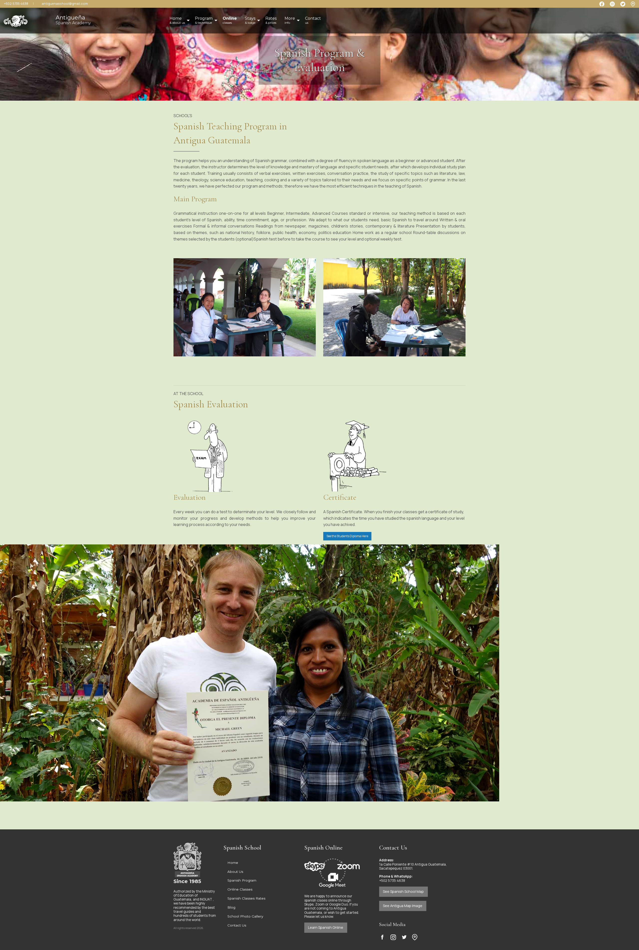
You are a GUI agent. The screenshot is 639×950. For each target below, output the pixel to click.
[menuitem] (230, 20)
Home (232, 863)
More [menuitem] (290, 20)
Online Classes (239, 889)
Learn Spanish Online (325, 927)
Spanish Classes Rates (246, 898)
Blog (231, 907)
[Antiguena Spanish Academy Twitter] (404, 937)
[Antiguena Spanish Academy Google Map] (633, 4)
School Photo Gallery (245, 916)
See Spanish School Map (403, 891)
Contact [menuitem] (313, 20)
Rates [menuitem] (271, 20)
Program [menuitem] (204, 20)
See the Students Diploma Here (347, 536)
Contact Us (236, 925)
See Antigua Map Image (402, 905)
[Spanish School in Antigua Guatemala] (15, 19)
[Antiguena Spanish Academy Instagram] (393, 937)
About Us (235, 872)
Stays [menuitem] (250, 20)
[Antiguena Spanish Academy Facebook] (382, 937)
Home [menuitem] (177, 20)
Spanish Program (241, 880)
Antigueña (73, 19)
